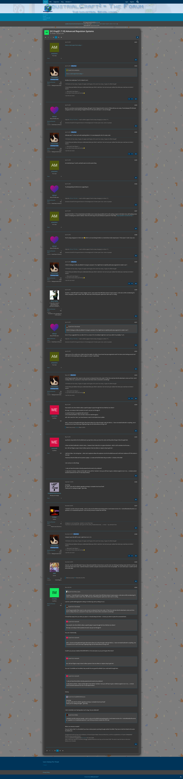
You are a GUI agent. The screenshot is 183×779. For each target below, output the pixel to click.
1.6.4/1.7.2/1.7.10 (96, 24)
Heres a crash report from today (73, 45)
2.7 (81, 24)
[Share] (137, 37)
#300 (136, 587)
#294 (136, 404)
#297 (136, 505)
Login (126, 2)
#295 (136, 437)
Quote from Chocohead (74, 326)
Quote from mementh (73, 621)
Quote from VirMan (73, 715)
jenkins (97, 22)
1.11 (113, 24)
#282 (136, 66)
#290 (136, 289)
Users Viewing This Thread (51, 762)
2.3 (73, 24)
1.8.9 (103, 24)
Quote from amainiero (73, 70)
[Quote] (136, 60)
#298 (136, 534)
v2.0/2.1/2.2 (68, 24)
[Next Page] (61, 37)
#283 (136, 105)
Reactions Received (51, 82)
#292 (136, 351)
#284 (136, 132)
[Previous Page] (45, 37)
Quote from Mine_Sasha (74, 591)
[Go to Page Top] (180, 777)
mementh (77, 427)
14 (53, 37)
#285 (136, 160)
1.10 (110, 24)
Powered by (91, 776)
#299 (136, 562)
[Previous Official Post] (129, 99)
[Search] (137, 2)
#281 (136, 42)
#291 (136, 322)
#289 (136, 261)
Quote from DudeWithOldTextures (76, 697)
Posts (48, 58)
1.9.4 (106, 24)
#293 (136, 375)
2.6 (78, 24)
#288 (136, 234)
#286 (136, 184)
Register (132, 2)
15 (56, 37)
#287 (136, 211)
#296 (136, 482)
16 (58, 37)
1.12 (116, 24)
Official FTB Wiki (74, 119)
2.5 (76, 24)
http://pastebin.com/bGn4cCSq (124, 215)
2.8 (83, 24)
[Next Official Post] (132, 99)
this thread (84, 737)
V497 (75, 577)
